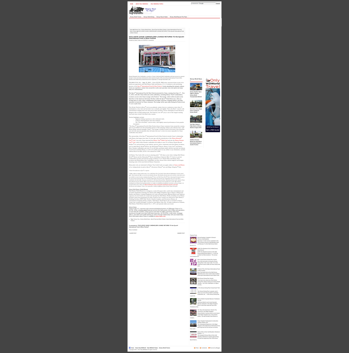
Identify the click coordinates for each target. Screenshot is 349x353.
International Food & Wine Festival (149, 86)
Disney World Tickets (135, 17)
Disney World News (146, 29)
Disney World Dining (149, 17)
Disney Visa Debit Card (160, 140)
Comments (204, 348)
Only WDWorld (144, 349)
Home (131, 3)
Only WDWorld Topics (157, 3)
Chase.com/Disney (179, 165)
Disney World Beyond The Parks (178, 17)
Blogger (218, 348)
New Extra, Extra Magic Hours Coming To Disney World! (196, 110)
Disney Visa (138, 29)
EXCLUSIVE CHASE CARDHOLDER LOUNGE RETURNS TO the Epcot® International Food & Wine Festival (156, 37)
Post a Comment (133, 230)
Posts (197, 348)
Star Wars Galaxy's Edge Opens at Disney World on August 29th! (195, 126)
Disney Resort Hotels (162, 17)
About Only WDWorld (142, 3)
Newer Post (181, 233)
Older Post (132, 233)
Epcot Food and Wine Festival (159, 29)
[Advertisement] (173, 22)
